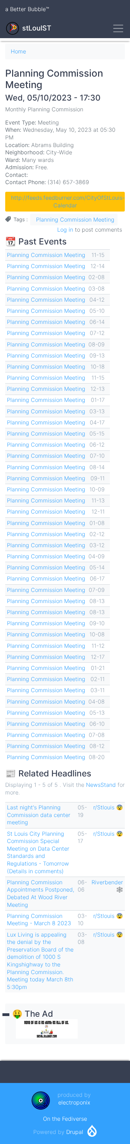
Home (18, 51)
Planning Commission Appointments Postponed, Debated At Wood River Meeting (40, 893)
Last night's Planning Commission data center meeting (38, 815)
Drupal (74, 1131)
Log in (65, 229)
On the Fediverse (65, 1118)
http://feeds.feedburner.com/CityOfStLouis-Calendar (68, 201)
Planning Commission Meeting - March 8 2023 (39, 919)
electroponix (74, 1102)
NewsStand (101, 784)
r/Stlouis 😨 (108, 807)
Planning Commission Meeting (75, 219)
